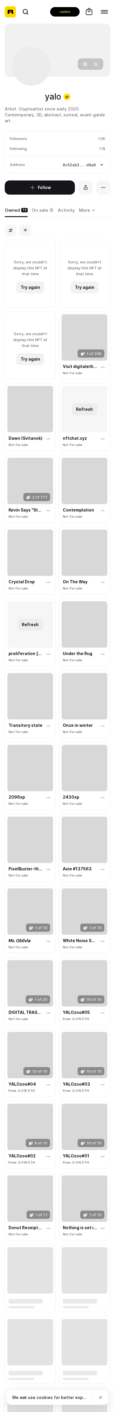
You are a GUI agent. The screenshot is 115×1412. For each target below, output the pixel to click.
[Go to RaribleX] (65, 12)
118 (102, 148)
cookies (45, 1397)
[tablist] (88, 210)
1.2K (101, 138)
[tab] (16, 210)
